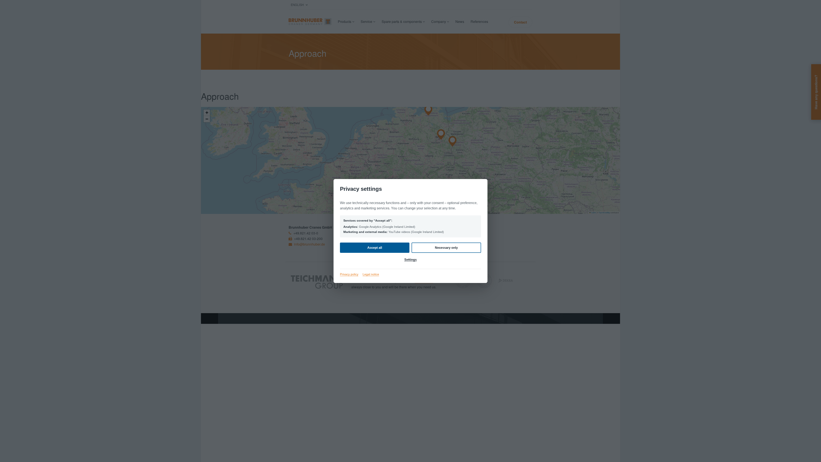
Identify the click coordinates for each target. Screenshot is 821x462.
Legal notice (371, 274)
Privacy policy (349, 274)
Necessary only (446, 247)
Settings (410, 259)
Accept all (374, 247)
